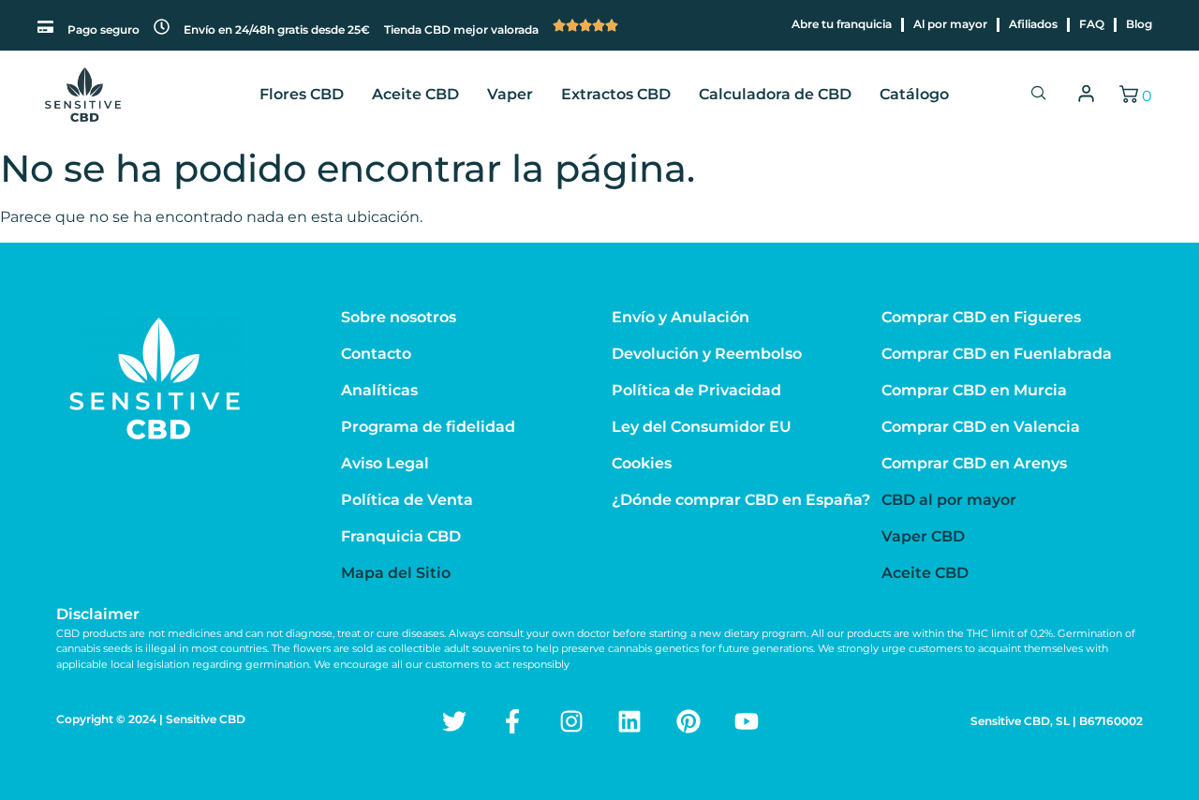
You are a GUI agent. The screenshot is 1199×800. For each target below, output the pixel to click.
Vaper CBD (923, 536)
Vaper (510, 94)
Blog (1139, 24)
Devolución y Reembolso (707, 354)
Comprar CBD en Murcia (974, 390)
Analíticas (379, 390)
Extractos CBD (616, 94)
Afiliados (1033, 24)
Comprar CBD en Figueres (981, 317)
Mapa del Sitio (396, 573)
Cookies (642, 463)
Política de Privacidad (696, 390)
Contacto (376, 354)
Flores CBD (301, 94)
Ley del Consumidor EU (702, 427)
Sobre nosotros (398, 317)
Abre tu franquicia (842, 24)
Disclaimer (98, 614)
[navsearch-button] (1038, 94)
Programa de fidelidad (428, 427)
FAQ (1091, 24)
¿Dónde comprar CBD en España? (741, 500)
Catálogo (914, 94)
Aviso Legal (385, 463)
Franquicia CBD (401, 536)
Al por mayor (950, 24)
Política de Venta (407, 500)
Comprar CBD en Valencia (980, 427)
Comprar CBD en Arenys (974, 463)
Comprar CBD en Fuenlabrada (996, 354)
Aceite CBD (415, 94)
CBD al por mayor (948, 500)
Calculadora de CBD (775, 94)
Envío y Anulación (680, 317)
